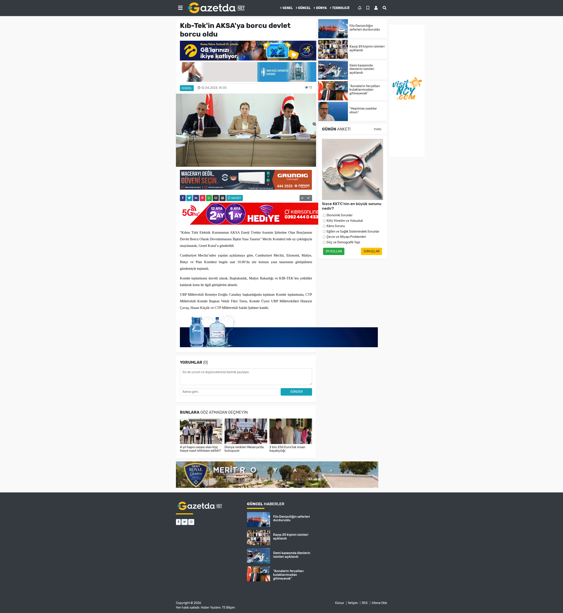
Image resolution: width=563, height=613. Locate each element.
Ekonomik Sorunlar (340, 215)
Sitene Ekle (379, 603)
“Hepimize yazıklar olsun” (363, 110)
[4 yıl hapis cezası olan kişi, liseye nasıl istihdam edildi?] (201, 432)
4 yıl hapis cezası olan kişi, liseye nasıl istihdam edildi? (200, 449)
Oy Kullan (334, 251)
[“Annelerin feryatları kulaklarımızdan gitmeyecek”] (333, 90)
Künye (339, 603)
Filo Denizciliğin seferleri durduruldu (364, 27)
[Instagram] (191, 522)
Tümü (377, 129)
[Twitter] (184, 522)
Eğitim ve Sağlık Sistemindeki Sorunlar (353, 231)
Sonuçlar (372, 251)
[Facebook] (178, 522)
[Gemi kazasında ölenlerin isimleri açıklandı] (333, 70)
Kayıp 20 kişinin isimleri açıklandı (367, 48)
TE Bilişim (228, 607)
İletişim (353, 603)
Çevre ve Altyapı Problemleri (346, 237)
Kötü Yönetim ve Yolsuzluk (345, 221)
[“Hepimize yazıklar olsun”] (333, 111)
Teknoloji (340, 8)
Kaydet (236, 198)
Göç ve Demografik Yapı (343, 242)
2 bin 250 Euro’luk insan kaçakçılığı (287, 449)
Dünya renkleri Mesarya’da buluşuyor (244, 449)
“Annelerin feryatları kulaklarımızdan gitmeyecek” (364, 89)
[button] (180, 8)
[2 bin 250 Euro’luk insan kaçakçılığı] (290, 432)
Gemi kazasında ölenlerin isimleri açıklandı (361, 69)
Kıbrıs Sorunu (336, 226)
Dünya (321, 8)
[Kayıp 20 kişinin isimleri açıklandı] (333, 49)
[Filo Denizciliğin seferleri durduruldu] (333, 28)
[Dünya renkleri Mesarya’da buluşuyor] (246, 432)
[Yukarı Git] (551, 601)
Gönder (296, 392)
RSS (365, 603)
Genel (288, 8)
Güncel (304, 8)
